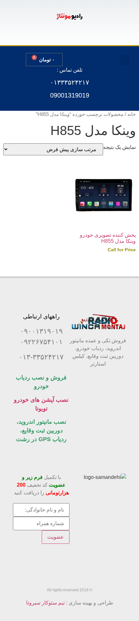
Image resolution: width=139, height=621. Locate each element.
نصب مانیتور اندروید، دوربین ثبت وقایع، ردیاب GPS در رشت (41, 430)
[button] (124, 59)
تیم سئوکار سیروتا (45, 602)
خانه (131, 114)
